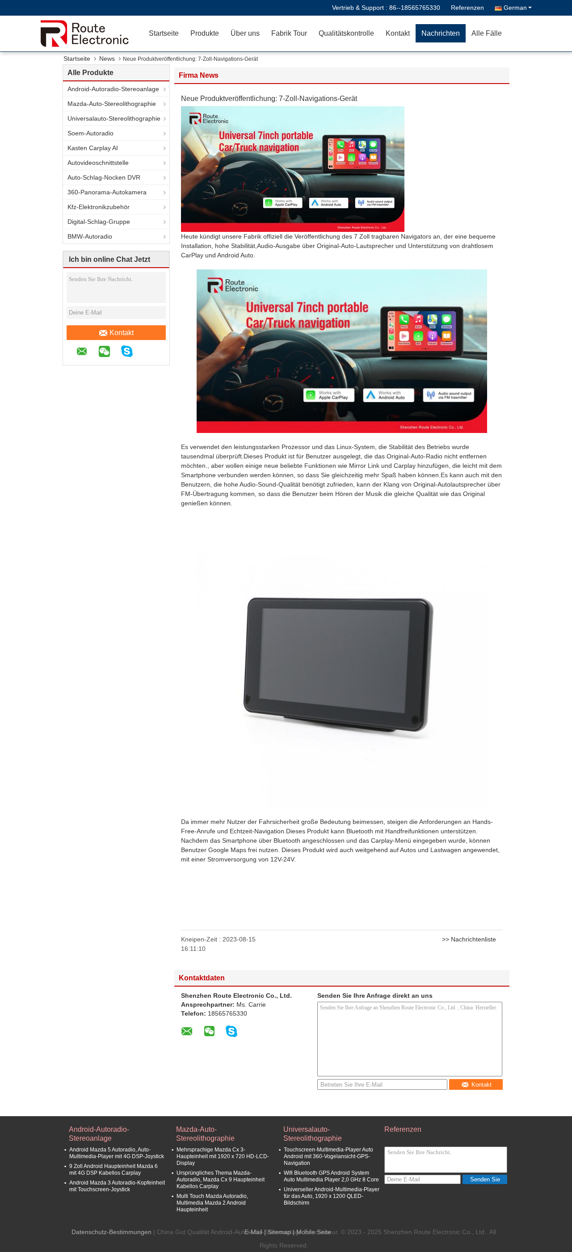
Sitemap (279, 1231)
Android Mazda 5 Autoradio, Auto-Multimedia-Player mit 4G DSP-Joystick (116, 1153)
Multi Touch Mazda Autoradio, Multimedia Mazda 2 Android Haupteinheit (212, 1203)
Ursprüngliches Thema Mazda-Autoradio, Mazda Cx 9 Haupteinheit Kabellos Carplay (221, 1179)
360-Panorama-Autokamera (107, 192)
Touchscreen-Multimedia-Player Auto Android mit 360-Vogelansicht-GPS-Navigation (328, 1156)
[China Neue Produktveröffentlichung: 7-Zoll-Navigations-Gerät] (292, 168)
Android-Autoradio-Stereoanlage (113, 88)
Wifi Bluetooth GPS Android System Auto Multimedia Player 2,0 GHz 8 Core (331, 1176)
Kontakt (398, 33)
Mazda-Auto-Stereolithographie (111, 103)
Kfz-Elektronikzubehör (98, 206)
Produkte (204, 33)
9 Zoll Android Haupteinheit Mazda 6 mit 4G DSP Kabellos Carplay (113, 1169)
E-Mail (253, 1231)
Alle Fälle (486, 33)
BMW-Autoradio (89, 236)
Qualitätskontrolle (346, 33)
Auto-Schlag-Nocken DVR (103, 177)
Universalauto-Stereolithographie (113, 118)
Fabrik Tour (289, 33)
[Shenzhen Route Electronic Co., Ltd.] (91, 33)
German (515, 7)
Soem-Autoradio (90, 133)
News (107, 58)
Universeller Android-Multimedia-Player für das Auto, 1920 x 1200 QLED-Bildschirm (331, 1196)
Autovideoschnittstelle (98, 162)
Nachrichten (440, 33)
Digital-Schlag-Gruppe (98, 221)
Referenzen (467, 7)
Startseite (164, 33)
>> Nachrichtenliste (469, 939)
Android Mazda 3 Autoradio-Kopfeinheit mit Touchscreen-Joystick (117, 1186)
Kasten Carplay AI (92, 147)
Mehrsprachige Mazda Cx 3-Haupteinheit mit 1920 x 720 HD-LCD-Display (223, 1156)
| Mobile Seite (312, 1231)
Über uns (245, 33)
